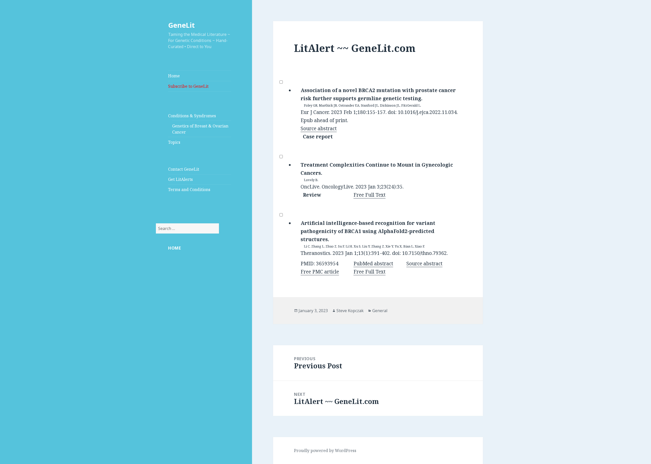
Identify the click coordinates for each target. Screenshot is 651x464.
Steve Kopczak (350, 310)
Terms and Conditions (189, 189)
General (380, 310)
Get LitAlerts (180, 179)
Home (174, 76)
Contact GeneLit (183, 169)
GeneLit (181, 25)
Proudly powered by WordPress (325, 450)
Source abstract (319, 128)
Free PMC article (320, 271)
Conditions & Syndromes (192, 116)
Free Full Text (369, 195)
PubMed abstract (373, 263)
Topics (174, 142)
